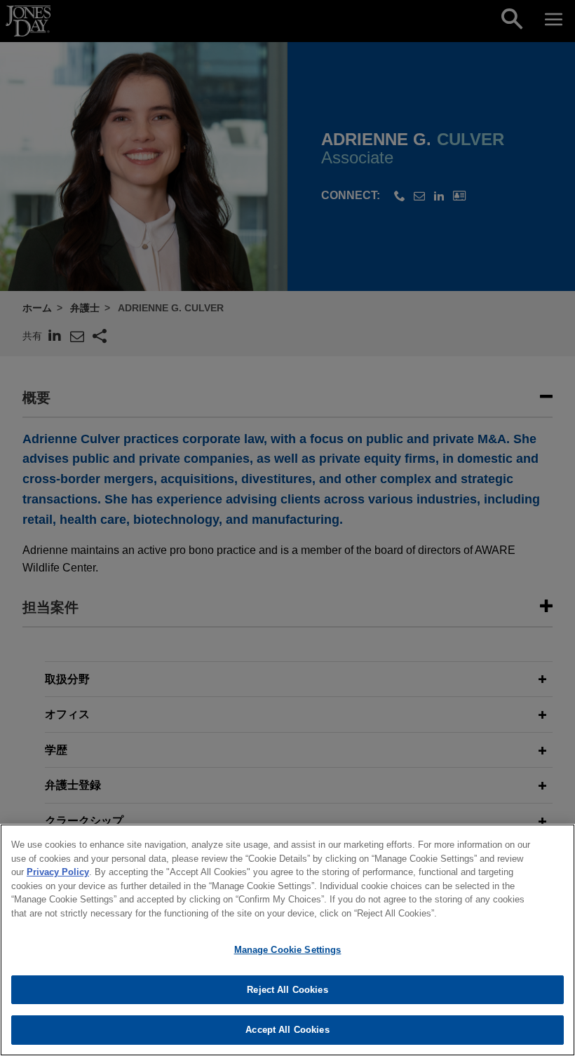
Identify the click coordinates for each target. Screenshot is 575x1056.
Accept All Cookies (287, 1029)
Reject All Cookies (287, 989)
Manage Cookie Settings (287, 950)
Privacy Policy (58, 872)
